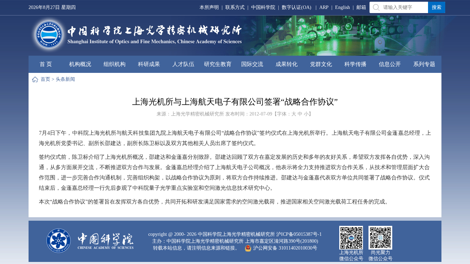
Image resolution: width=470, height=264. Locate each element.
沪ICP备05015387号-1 (299, 234)
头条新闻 (65, 79)
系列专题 (424, 64)
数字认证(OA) (296, 7)
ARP (324, 7)
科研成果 (149, 64)
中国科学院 (263, 7)
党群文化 (321, 64)
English (342, 7)
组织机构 (115, 64)
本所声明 (209, 7)
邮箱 (361, 7)
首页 (45, 79)
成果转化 (287, 64)
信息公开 (390, 64)
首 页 (46, 64)
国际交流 (252, 64)
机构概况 (80, 64)
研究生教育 (218, 64)
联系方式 (235, 7)
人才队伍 (183, 64)
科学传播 (355, 64)
